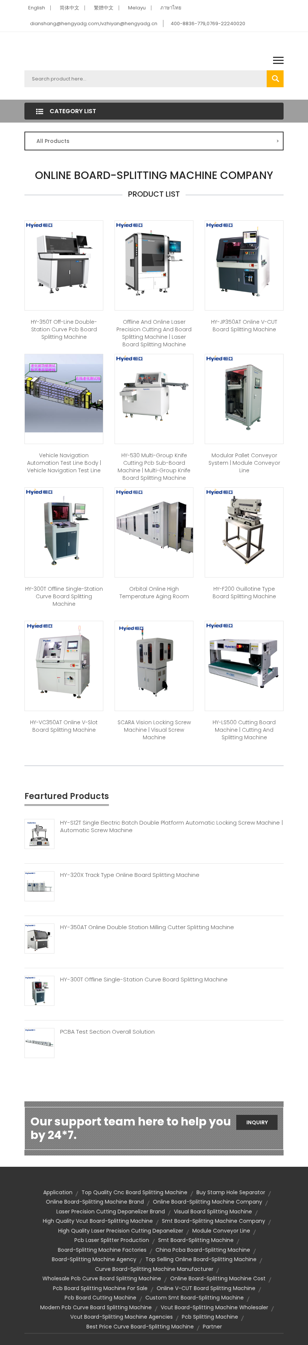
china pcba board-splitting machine (203, 1250)
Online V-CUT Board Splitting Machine (206, 1288)
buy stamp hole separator (230, 1192)
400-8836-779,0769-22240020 (208, 23)
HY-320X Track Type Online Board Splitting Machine (129, 875)
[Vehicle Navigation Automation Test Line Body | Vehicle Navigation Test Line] (64, 392)
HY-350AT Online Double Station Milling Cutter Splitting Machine (147, 927)
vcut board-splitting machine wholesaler (214, 1307)
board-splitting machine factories (102, 1250)
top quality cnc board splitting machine (134, 1192)
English (36, 7)
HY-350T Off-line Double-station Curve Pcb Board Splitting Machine (64, 329)
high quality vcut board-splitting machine (98, 1221)
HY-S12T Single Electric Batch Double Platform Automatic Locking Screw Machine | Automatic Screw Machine (171, 826)
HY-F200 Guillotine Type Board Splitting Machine (244, 592)
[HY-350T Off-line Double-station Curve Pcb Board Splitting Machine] (64, 259)
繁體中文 (103, 7)
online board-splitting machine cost (218, 1278)
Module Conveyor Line (221, 1230)
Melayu (137, 7)
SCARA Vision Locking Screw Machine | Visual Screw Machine (154, 730)
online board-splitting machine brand (95, 1201)
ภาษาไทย (170, 7)
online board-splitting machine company (207, 1201)
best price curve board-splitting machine (140, 1326)
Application (57, 1192)
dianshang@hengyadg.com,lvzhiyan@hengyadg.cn (93, 23)
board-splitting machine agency (94, 1259)
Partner (212, 1326)
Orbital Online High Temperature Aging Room (154, 592)
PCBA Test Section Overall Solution (107, 1032)
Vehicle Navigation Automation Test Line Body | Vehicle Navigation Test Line (64, 463)
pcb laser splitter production (111, 1240)
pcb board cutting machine (100, 1297)
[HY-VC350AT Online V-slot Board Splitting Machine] (64, 659)
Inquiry (257, 1122)
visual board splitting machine (213, 1211)
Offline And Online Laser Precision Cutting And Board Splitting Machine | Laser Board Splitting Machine (154, 333)
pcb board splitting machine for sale (100, 1288)
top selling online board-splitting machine (201, 1259)
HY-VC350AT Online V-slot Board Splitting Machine (64, 726)
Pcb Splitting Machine (210, 1317)
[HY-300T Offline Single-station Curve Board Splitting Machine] (64, 526)
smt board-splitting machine (196, 1240)
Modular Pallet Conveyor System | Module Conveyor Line (244, 463)
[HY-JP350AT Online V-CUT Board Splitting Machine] (244, 259)
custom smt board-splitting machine (194, 1297)
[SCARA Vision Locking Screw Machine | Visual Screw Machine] (154, 659)
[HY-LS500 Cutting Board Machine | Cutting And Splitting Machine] (244, 659)
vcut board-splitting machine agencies (121, 1317)
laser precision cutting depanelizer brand (110, 1211)
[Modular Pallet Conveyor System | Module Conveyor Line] (244, 392)
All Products (157, 141)
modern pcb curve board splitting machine (96, 1307)
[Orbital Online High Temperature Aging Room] (154, 526)
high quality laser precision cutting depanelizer (120, 1230)
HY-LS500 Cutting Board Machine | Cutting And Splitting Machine (244, 730)
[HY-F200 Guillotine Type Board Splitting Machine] (244, 526)
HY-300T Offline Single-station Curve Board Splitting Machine (64, 596)
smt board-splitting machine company (213, 1221)
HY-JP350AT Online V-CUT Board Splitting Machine (244, 325)
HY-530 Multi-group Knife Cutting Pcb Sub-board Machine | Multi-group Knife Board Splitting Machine (154, 467)
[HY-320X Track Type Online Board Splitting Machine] (39, 885)
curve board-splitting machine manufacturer (154, 1269)
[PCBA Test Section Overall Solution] (39, 1042)
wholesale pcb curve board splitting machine (101, 1278)
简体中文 (69, 7)
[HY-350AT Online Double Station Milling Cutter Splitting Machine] (39, 938)
